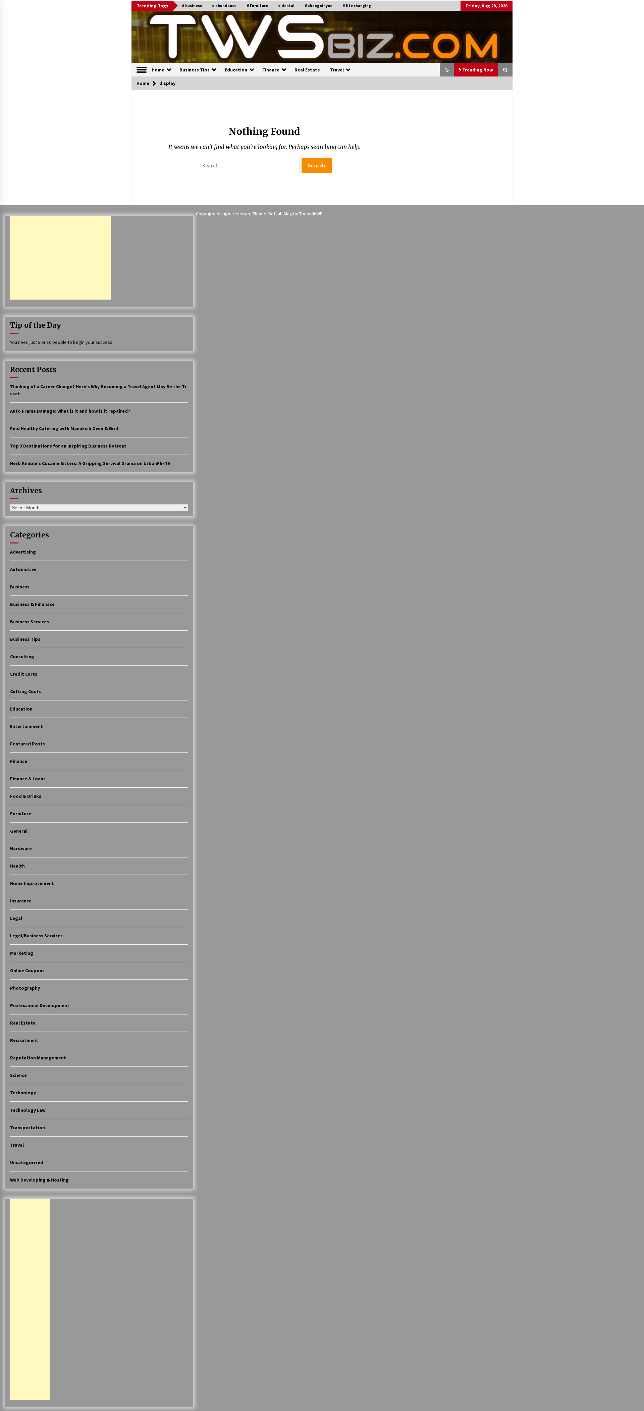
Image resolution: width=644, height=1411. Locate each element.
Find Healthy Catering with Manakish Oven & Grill (64, 428)
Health (17, 866)
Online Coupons (27, 971)
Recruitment (24, 1040)
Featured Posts (27, 744)
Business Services (29, 622)
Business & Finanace (32, 604)
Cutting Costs (25, 691)
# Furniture (257, 5)
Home (158, 70)
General (19, 831)
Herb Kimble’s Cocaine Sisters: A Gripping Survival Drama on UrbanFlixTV (90, 463)
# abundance (224, 5)
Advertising (23, 552)
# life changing (356, 5)
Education (236, 70)
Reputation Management (38, 1058)
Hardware (21, 848)
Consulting (22, 657)
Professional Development (39, 1005)
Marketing (21, 953)
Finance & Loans (28, 779)
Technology (23, 1093)
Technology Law (28, 1110)
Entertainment (26, 726)
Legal (16, 918)
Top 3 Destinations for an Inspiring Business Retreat (68, 446)
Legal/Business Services (36, 936)
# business (192, 5)
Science (18, 1075)
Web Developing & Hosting (39, 1180)
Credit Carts (23, 674)
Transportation (27, 1128)
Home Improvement (32, 883)
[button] (447, 69)
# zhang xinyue (318, 5)
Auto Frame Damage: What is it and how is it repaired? (70, 411)
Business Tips (194, 70)
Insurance (21, 901)
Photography (25, 988)
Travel (337, 70)
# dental (286, 5)
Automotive (23, 569)
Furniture (20, 814)
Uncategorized (26, 1162)
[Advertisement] (60, 258)
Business (20, 587)
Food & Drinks (25, 796)
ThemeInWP (311, 214)
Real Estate (307, 70)
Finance (270, 70)
